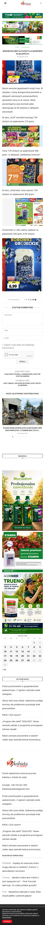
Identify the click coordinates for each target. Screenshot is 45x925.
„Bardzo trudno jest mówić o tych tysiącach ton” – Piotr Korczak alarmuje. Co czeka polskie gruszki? (20, 881)
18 (11, 656)
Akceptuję (7, 921)
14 (28, 651)
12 (17, 651)
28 (28, 660)
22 (34, 656)
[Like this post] (26, 299)
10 (5, 651)
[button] (4, 417)
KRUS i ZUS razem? (11, 715)
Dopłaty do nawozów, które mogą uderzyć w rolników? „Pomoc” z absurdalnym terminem (20, 867)
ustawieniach (6, 917)
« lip (4, 669)
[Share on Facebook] (28, 299)
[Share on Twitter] (31, 300)
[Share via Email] (35, 299)
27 (22, 660)
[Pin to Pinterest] (33, 299)
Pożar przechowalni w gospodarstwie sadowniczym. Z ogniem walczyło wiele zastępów (21, 690)
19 (17, 656)
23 (40, 656)
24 (5, 660)
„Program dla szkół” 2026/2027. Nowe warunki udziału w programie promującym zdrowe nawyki (22, 725)
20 (22, 656)
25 (11, 660)
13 (22, 651)
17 (5, 656)
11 (11, 651)
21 (28, 656)
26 (17, 660)
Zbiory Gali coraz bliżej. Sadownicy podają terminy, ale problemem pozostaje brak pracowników (22, 704)
